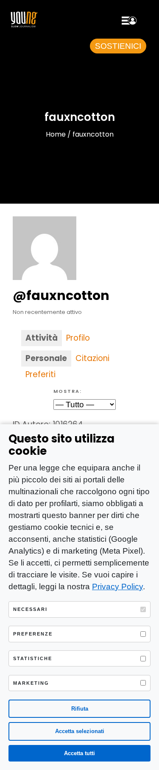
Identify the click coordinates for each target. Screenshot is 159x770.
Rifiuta (79, 709)
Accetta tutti (79, 753)
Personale (46, 358)
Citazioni (92, 358)
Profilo (78, 338)
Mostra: (67, 391)
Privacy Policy (117, 586)
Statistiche (32, 658)
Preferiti (40, 374)
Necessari (30, 609)
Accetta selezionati (79, 731)
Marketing (31, 683)
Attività (41, 338)
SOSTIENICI (118, 46)
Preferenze (33, 633)
